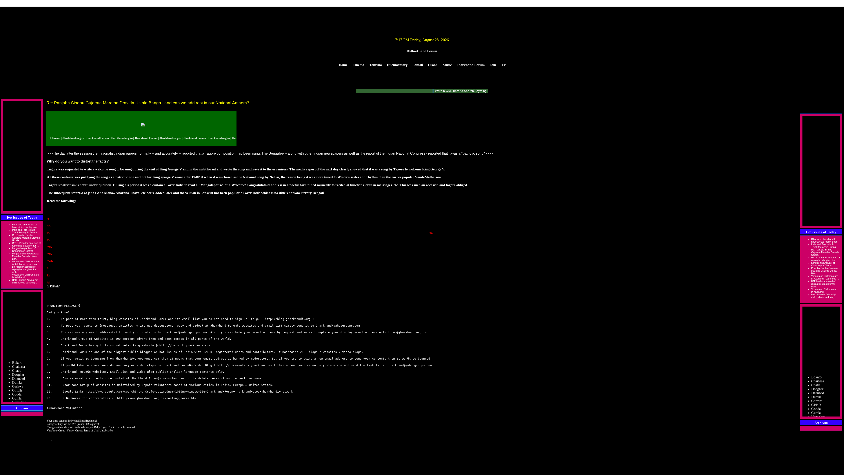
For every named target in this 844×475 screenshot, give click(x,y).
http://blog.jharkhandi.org (288, 319)
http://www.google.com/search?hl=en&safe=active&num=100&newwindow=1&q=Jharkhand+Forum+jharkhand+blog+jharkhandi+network (189, 391)
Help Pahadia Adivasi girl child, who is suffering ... (25, 281)
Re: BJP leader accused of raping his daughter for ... (26, 244)
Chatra (16, 364)
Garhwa (17, 380)
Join (493, 65)
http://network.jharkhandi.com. (185, 345)
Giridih (17, 384)
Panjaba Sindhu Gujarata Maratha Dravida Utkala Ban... (25, 256)
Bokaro (17, 356)
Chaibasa (18, 360)
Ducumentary (397, 65)
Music (447, 65)
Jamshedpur (20, 400)
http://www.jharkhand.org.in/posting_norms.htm (156, 398)
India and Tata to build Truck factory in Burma (24, 231)
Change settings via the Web (61, 424)
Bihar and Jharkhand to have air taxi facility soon (25, 225)
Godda (17, 388)
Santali (418, 65)
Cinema (358, 65)
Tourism (375, 65)
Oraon (433, 65)
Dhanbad (18, 372)
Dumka (17, 376)
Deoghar (18, 368)
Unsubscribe (106, 430)
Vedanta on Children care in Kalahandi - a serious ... (26, 262)
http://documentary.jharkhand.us (244, 365)
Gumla (17, 392)
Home (343, 65)
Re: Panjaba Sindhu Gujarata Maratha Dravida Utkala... (26, 238)
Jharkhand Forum (471, 65)
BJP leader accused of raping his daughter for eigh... (24, 269)
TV (503, 65)
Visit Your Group (56, 430)
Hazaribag (19, 396)
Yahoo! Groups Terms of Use (82, 430)
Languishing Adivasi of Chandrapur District (24, 249)
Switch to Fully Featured (122, 427)
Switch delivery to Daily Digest (91, 427)
